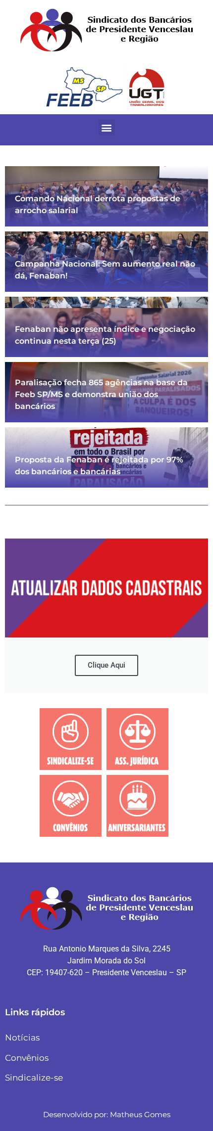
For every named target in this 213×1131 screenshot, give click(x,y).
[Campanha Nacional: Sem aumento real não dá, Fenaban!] (106, 261)
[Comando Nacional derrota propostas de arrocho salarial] (106, 196)
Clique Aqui (106, 665)
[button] (107, 127)
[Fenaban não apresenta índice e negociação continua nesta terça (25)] (106, 327)
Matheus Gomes (140, 1114)
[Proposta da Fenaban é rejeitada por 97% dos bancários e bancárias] (106, 457)
